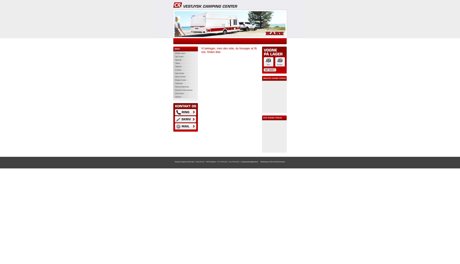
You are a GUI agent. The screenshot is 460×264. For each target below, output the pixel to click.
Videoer (178, 97)
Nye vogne (179, 56)
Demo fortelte (180, 77)
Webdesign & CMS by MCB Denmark (273, 162)
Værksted (179, 83)
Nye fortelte (179, 73)
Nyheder (178, 60)
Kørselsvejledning (182, 87)
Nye (268, 65)
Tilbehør (178, 67)
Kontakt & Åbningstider (184, 90)
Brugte (279, 65)
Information (179, 93)
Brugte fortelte (180, 80)
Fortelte (178, 70)
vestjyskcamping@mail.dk (249, 162)
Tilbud (177, 63)
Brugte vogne (180, 53)
